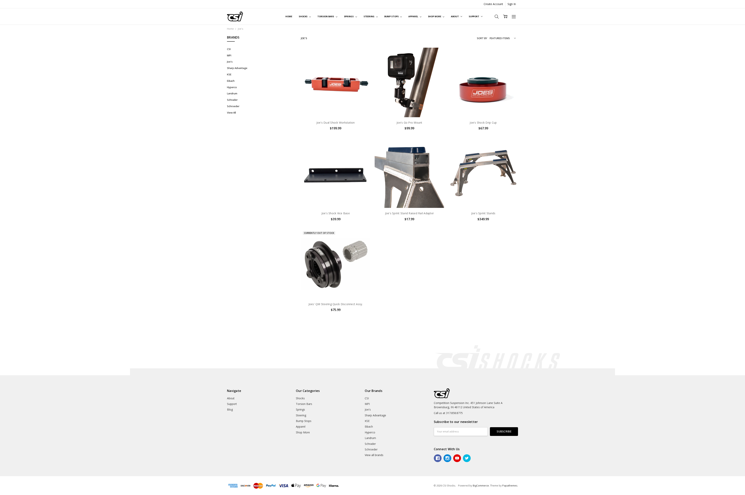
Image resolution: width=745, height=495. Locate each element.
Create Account (493, 4)
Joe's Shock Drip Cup (483, 122)
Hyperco (232, 87)
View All (231, 112)
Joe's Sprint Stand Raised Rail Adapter (409, 213)
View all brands (374, 455)
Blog (230, 409)
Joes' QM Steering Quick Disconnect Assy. (335, 304)
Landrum (232, 93)
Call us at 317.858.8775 (448, 413)
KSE (229, 74)
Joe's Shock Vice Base (335, 213)
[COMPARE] (363, 60)
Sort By (482, 38)
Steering (369, 16)
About (455, 16)
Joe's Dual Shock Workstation (335, 122)
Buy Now (335, 109)
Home (288, 16)
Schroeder (233, 106)
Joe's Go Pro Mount (409, 122)
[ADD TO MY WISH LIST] (363, 67)
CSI (229, 49)
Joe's (230, 61)
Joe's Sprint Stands (483, 213)
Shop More (435, 16)
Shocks (303, 16)
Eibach (231, 81)
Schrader (232, 100)
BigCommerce (481, 485)
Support (474, 16)
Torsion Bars (326, 16)
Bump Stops (391, 16)
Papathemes (509, 485)
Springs (349, 16)
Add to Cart (335, 100)
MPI (229, 55)
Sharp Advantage (237, 68)
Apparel (413, 16)
